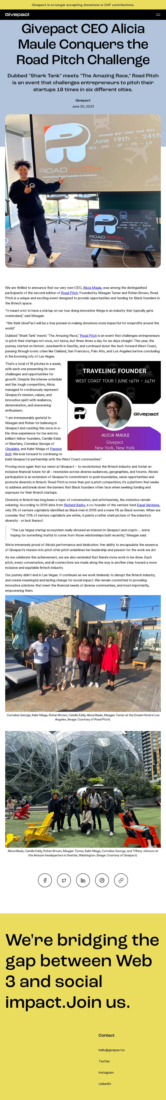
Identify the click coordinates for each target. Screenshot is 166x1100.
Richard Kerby (74, 505)
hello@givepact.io (112, 1050)
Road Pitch (69, 293)
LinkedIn (105, 1083)
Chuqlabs (12, 449)
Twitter (104, 1061)
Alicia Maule (92, 287)
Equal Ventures (148, 505)
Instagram (106, 1072)
